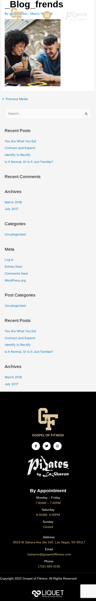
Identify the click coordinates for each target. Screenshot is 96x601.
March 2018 (13, 202)
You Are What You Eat (20, 141)
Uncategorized (15, 234)
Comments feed (16, 273)
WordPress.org (15, 280)
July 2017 (11, 209)
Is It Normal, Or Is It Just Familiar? (29, 162)
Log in (9, 259)
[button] (47, 15)
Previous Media (15, 99)
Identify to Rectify (18, 155)
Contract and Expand (20, 148)
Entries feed (13, 266)
